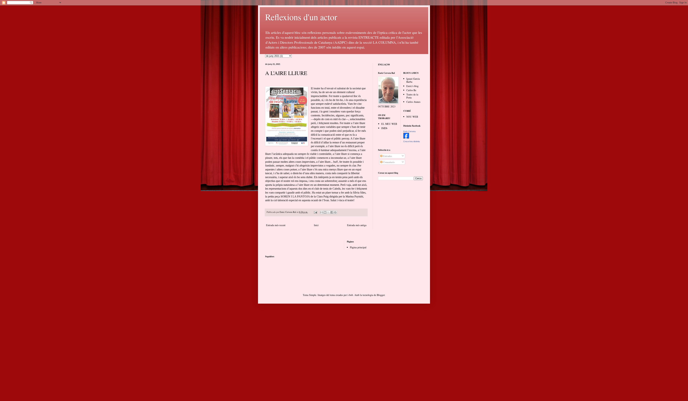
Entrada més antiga (356, 225)
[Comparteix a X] (328, 212)
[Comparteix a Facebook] (332, 212)
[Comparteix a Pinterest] (335, 212)
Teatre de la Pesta (412, 96)
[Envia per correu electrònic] (321, 212)
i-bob (350, 295)
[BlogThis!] (325, 212)
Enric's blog (412, 86)
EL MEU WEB (389, 123)
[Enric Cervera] (406, 137)
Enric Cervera (409, 131)
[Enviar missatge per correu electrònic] (315, 212)
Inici (316, 225)
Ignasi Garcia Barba (413, 80)
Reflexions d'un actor (301, 17)
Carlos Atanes (413, 101)
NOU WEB (412, 116)
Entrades (387, 156)
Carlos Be (411, 90)
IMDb (384, 128)
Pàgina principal (358, 247)
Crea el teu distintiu (411, 141)
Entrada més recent (275, 225)
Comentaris (388, 162)
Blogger (381, 295)
